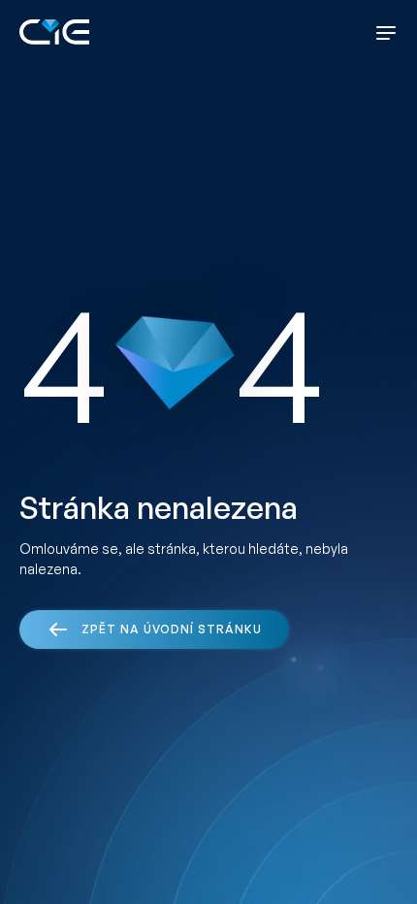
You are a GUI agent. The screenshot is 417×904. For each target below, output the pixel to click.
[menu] (386, 33)
